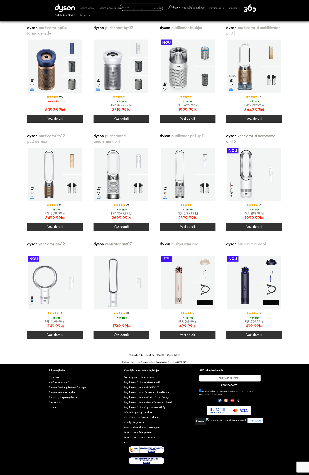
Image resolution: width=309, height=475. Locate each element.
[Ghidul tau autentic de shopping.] (255, 422)
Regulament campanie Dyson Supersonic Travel (148, 402)
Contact (53, 407)
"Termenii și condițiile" (235, 391)
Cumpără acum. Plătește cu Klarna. (141, 417)
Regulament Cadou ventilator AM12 (142, 382)
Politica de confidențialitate (137, 432)
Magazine (86, 15)
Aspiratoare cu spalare (112, 8)
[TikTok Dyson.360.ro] (238, 401)
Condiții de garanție (134, 422)
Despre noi (54, 402)
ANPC (127, 442)
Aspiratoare (87, 8)
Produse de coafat (193, 8)
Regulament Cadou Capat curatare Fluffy (144, 407)
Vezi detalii (55, 118)
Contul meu (54, 377)
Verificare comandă (59, 382)
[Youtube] (232, 401)
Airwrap (172, 8)
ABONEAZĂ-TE (229, 385)
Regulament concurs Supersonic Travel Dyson (147, 392)
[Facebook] (220, 401)
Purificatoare (216, 8)
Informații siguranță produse (138, 412)
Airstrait (158, 8)
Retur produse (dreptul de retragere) (142, 427)
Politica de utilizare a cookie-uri (140, 437)
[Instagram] (226, 401)
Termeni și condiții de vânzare (139, 377)
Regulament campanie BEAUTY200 (141, 387)
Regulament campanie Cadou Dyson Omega (147, 397)
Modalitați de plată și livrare (63, 397)
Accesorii (234, 8)
